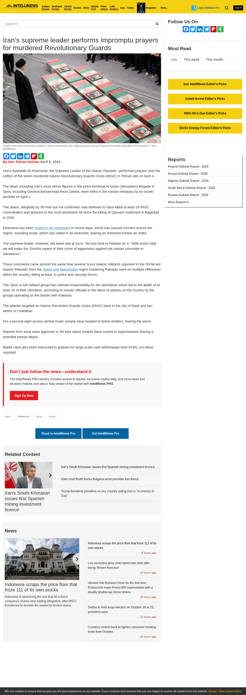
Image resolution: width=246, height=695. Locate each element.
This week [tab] (191, 60)
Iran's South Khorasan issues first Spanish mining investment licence (27, 501)
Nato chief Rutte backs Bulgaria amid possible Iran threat (99, 479)
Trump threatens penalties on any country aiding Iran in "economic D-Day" (108, 493)
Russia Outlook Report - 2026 (188, 195)
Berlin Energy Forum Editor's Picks (205, 128)
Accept (213, 691)
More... (164, 8)
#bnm (8, 416)
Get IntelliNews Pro (105, 433)
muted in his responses (52, 228)
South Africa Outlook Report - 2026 (191, 188)
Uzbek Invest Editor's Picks (205, 98)
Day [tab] (174, 60)
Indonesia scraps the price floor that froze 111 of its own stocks (41, 587)
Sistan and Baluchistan (60, 269)
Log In (238, 7)
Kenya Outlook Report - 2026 (188, 173)
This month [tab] (214, 60)
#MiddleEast (23, 416)
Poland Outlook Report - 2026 (188, 166)
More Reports (177, 202)
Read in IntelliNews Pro (58, 433)
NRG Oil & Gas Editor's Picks (205, 113)
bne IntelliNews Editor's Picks (205, 84)
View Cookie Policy (229, 691)
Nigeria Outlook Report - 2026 (188, 180)
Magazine (150, 8)
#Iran (39, 416)
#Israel (52, 416)
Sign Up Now (23, 395)
